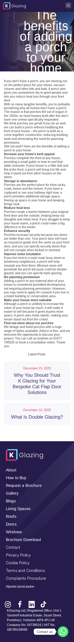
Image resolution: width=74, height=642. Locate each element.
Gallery (12, 493)
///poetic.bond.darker (20, 586)
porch (34, 81)
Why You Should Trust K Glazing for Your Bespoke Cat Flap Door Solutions (37, 383)
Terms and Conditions (25, 570)
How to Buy (16, 478)
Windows (14, 532)
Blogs (11, 501)
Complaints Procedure (26, 578)
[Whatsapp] (63, 631)
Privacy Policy (18, 555)
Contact (13, 547)
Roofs (11, 516)
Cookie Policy (18, 562)
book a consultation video (37, 342)
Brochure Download (23, 539)
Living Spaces (18, 508)
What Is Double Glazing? (37, 417)
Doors (11, 524)
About (11, 470)
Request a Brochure (24, 485)
